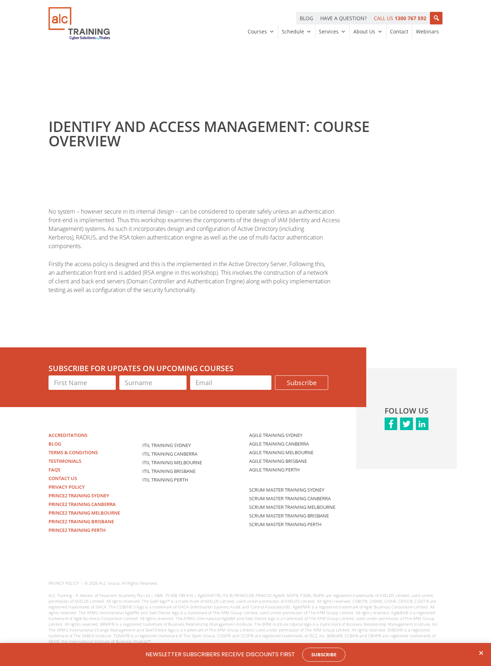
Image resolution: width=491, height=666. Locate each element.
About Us (364, 31)
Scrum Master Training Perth (285, 524)
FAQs (54, 469)
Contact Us (63, 478)
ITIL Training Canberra (169, 454)
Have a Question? (343, 18)
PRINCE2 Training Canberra (82, 504)
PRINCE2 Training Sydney (79, 495)
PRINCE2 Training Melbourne (84, 513)
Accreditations (68, 435)
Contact (399, 31)
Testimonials (65, 461)
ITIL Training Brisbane (169, 471)
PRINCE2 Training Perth (77, 530)
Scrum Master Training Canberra (290, 498)
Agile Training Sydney (275, 435)
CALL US (400, 18)
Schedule (293, 31)
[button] (436, 18)
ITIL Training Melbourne (172, 462)
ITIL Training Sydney (166, 445)
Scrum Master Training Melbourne (292, 507)
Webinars (427, 31)
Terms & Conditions (73, 452)
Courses (257, 31)
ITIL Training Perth (165, 479)
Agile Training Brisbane (278, 461)
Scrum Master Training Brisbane (289, 515)
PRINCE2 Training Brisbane (81, 521)
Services (329, 31)
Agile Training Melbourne (281, 452)
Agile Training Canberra (279, 444)
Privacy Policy (67, 487)
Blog (55, 444)
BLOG (306, 18)
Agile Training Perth (274, 469)
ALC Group (109, 583)
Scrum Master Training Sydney (286, 490)
